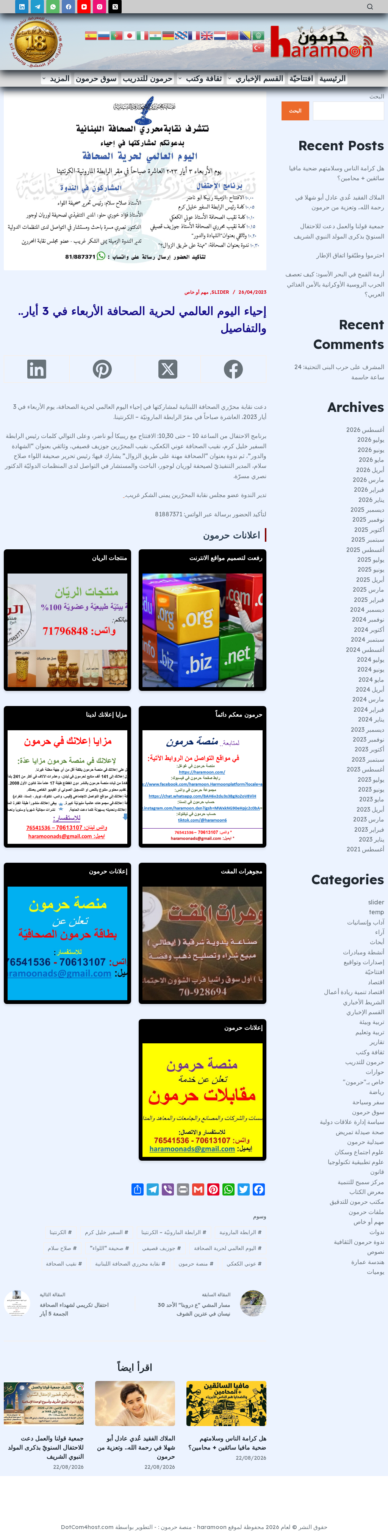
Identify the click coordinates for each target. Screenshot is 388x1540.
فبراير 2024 (369, 709)
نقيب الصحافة (64, 1263)
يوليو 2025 (370, 559)
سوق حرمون (96, 78)
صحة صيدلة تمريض (360, 1132)
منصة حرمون (196, 1263)
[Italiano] (142, 35)
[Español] (91, 35)
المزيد (60, 78)
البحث (376, 96)
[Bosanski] (245, 35)
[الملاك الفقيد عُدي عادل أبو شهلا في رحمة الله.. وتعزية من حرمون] (135, 1403)
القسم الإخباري (259, 78)
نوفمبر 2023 (368, 739)
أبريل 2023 (370, 809)
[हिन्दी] (155, 35)
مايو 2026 (371, 459)
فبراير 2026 (369, 489)
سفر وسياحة (368, 1102)
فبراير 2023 (369, 829)
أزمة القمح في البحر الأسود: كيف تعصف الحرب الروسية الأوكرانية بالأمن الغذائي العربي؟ (334, 284)
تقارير (377, 1042)
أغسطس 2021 (365, 849)
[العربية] (258, 35)
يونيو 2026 (371, 450)
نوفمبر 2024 (368, 619)
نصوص (375, 1251)
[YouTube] (84, 6)
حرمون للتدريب (147, 78)
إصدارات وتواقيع (364, 962)
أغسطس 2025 (365, 549)
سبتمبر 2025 (367, 539)
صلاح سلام (62, 1248)
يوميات (375, 1271)
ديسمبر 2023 (367, 729)
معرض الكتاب (366, 1192)
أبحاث (377, 942)
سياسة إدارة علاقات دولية (352, 1121)
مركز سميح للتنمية (361, 1182)
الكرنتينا (61, 1232)
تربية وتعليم (369, 1032)
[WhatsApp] (52, 6)
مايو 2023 (371, 799)
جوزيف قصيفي (161, 1248)
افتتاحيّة (301, 78)
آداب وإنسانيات (365, 922)
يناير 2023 (371, 839)
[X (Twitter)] (115, 6)
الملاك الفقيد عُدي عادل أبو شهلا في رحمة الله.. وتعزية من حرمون (136, 1447)
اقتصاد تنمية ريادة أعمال (354, 992)
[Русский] (104, 35)
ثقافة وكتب (204, 78)
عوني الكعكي (244, 1263)
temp (376, 912)
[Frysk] (181, 35)
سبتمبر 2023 (368, 759)
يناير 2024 (371, 719)
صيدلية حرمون (365, 1142)
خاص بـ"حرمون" (363, 1082)
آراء (379, 932)
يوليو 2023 (371, 779)
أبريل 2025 (370, 579)
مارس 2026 (368, 479)
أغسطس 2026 (365, 429)
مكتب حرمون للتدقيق (357, 1201)
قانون (377, 1171)
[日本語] (130, 35)
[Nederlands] (220, 35)
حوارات (375, 1072)
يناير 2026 (371, 499)
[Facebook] (68, 6)
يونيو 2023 (371, 789)
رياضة (376, 1092)
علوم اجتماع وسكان (359, 1152)
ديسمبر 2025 (367, 509)
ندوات (376, 1232)
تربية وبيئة (371, 1022)
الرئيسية (332, 78)
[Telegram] (37, 6)
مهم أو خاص (196, 292)
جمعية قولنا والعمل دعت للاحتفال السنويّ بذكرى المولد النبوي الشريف (46, 1447)
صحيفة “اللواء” (109, 1248)
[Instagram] (99, 6)
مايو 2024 (371, 679)
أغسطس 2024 (365, 649)
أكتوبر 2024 (369, 629)
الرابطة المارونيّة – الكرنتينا (174, 1232)
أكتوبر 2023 (369, 749)
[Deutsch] (168, 35)
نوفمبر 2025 (368, 519)
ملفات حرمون (366, 1212)
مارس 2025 (368, 589)
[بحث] (370, 6)
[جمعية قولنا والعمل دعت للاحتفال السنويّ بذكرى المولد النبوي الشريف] (44, 1403)
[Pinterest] (102, 369)
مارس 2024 (368, 699)
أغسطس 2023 (365, 769)
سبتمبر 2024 (367, 639)
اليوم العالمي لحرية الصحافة (228, 1248)
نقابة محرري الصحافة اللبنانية (130, 1263)
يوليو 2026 (370, 439)
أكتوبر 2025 (369, 529)
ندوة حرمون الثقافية (359, 1241)
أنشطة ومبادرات (363, 952)
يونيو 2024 (370, 669)
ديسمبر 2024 (367, 609)
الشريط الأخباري (363, 1002)
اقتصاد (376, 982)
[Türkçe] (258, 47)
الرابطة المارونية (240, 1232)
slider (220, 292)
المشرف (373, 367)
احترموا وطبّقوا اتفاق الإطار (350, 255)
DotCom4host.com (87, 1527)
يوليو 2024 (370, 659)
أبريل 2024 (370, 689)
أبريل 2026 (370, 470)
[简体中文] (233, 35)
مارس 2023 (368, 819)
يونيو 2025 (371, 569)
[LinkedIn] (21, 6)
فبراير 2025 (369, 599)
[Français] (194, 35)
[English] (207, 35)
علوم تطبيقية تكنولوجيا (356, 1162)
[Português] (117, 35)
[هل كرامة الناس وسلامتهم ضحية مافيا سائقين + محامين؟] (226, 1403)
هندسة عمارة (367, 1262)
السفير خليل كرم (106, 1232)
